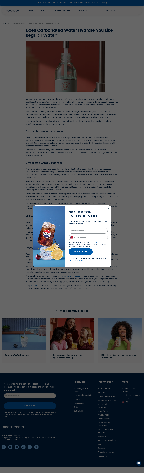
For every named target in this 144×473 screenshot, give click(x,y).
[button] (108, 208)
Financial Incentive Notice (77, 260)
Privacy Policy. (94, 242)
